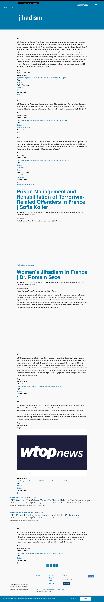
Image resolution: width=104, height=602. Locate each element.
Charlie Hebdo (15, 497)
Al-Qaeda (20, 87)
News (18, 95)
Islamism (24, 512)
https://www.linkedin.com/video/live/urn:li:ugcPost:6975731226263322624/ (41, 553)
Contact (37, 589)
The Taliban (20, 177)
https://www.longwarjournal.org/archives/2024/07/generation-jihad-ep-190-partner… (44, 160)
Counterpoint (28, 3)
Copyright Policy (60, 589)
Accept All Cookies (85, 599)
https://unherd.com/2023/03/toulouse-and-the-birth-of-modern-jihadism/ (40, 386)
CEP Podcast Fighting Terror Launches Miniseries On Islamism (44, 515)
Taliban (19, 170)
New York (52, 578)
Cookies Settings (42, 596)
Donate (6, 7)
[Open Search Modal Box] (15, 3)
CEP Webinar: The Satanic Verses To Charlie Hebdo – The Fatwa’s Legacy (51, 500)
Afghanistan (20, 167)
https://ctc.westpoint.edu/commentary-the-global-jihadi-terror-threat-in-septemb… (43, 78)
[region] (52, 599)
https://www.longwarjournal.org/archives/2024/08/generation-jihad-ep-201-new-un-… (44, 120)
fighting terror (15, 512)
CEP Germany (52, 582)
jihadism (19, 82)
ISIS (18, 90)
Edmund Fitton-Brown (24, 127)
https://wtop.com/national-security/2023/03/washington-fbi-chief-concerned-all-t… (43, 481)
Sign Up (13, 7)
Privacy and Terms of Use (48, 589)
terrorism (19, 486)
